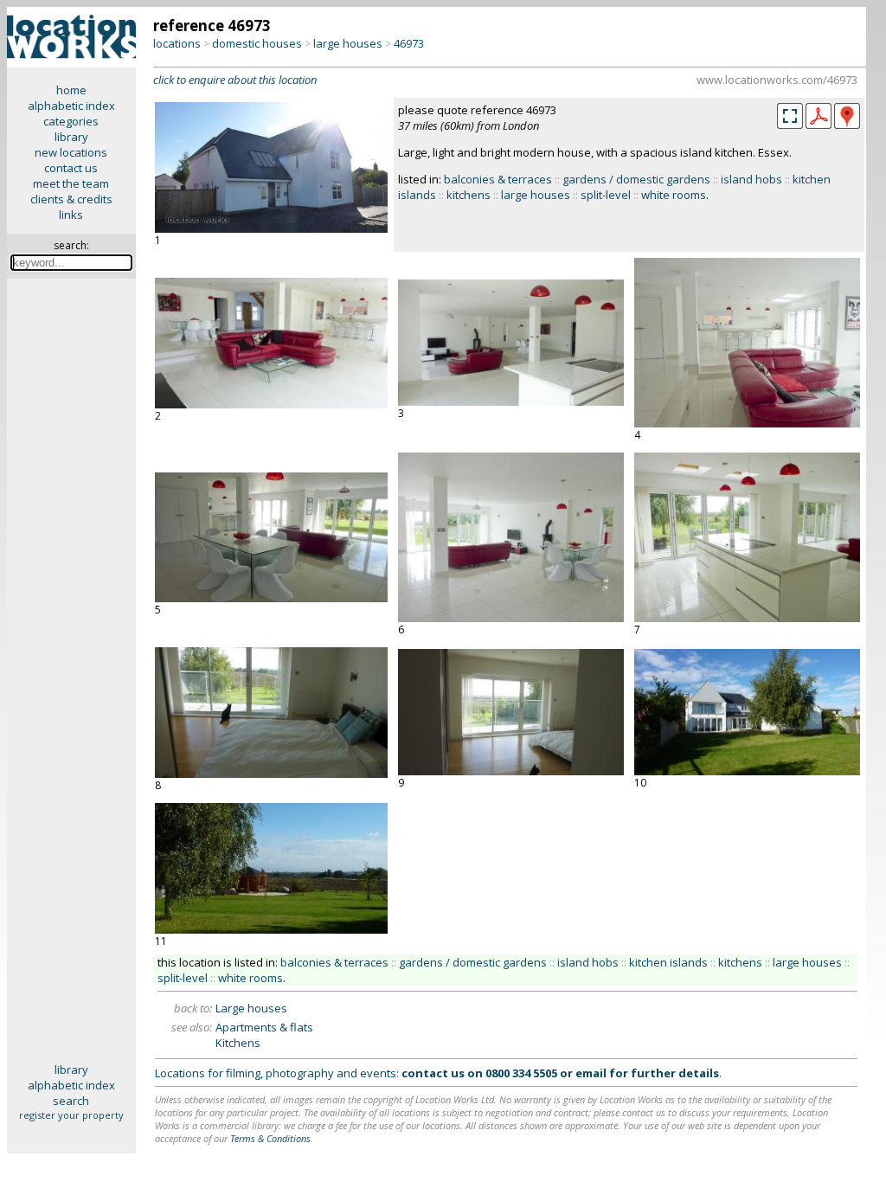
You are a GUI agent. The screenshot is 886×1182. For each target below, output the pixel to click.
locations (177, 43)
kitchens (468, 194)
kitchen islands (668, 962)
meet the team (71, 183)
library (71, 137)
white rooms (673, 194)
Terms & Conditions (270, 1138)
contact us (71, 168)
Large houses (251, 1008)
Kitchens (237, 1042)
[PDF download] (818, 124)
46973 (409, 43)
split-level (606, 194)
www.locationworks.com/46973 (777, 79)
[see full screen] (790, 116)
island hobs (751, 179)
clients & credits (71, 199)
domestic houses (257, 43)
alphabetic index (71, 105)
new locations (71, 152)
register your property (71, 1114)
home (71, 90)
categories (71, 121)
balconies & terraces (498, 179)
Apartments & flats (264, 1027)
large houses (347, 43)
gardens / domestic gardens (636, 179)
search (71, 1100)
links (71, 214)
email (591, 1073)
